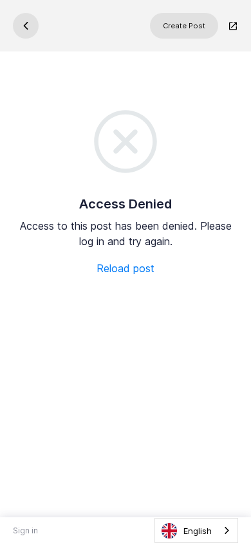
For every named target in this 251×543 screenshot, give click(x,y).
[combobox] (196, 530)
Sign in (25, 530)
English (197, 531)
